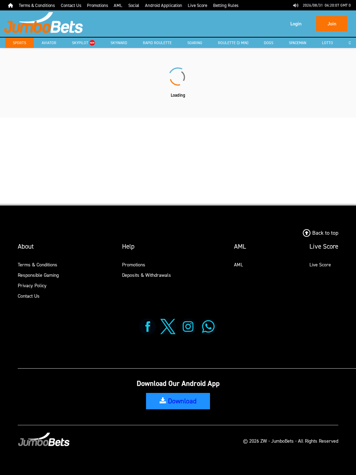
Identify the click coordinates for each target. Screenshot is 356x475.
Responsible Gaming (38, 275)
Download (181, 401)
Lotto (327, 42)
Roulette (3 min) (233, 42)
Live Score (320, 264)
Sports (19, 42)
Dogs (268, 42)
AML (238, 264)
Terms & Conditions (37, 264)
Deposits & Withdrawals (146, 275)
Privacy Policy (32, 285)
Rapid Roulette (157, 42)
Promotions (133, 264)
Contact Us (29, 296)
